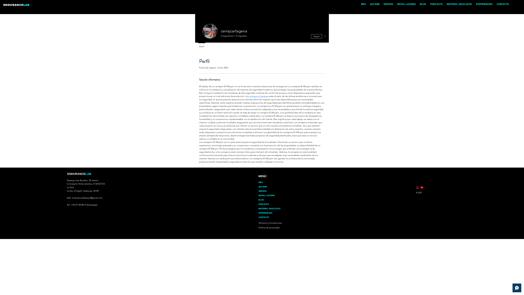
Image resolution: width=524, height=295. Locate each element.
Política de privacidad (268, 227)
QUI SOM (262, 187)
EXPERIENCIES (265, 213)
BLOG (261, 200)
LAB (26, 4)
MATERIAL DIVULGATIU (269, 208)
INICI (260, 182)
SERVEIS (262, 191)
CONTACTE (263, 217)
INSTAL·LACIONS (266, 195)
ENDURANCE (13, 4)
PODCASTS (263, 204)
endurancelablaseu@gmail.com (87, 198)
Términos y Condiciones (270, 223)
